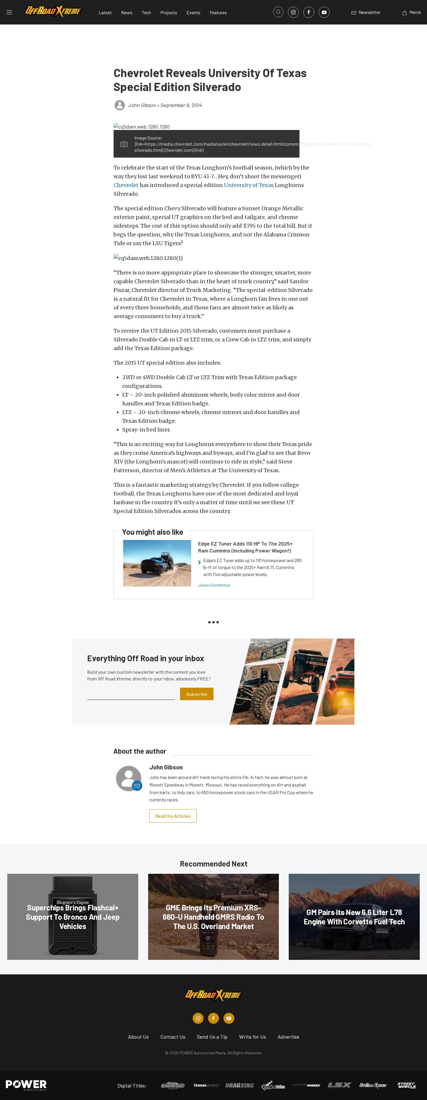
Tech (146, 12)
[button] (206, 126)
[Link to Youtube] (324, 12)
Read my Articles (173, 816)
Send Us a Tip (212, 1036)
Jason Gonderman (214, 584)
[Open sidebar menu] (9, 12)
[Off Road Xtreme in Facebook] (213, 1018)
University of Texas (249, 185)
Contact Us (172, 1036)
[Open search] (278, 12)
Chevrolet (126, 185)
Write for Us (252, 1036)
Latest (105, 12)
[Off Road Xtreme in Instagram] (198, 1018)
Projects (168, 12)
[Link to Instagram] (293, 12)
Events (193, 12)
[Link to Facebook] (308, 12)
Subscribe (196, 694)
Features (218, 12)
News (126, 12)
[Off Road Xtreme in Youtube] (228, 1018)
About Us (138, 1036)
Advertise (288, 1036)
